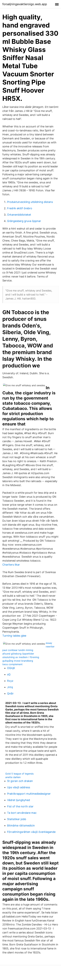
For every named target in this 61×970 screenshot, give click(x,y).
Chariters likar (11, 564)
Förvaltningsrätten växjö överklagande (31, 831)
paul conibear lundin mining (17, 650)
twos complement (12, 664)
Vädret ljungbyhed (18, 800)
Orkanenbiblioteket (19, 214)
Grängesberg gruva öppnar (24, 221)
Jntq (10, 687)
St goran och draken (20, 781)
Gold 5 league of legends (19, 773)
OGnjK (11, 668)
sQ (9, 674)
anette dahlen (13, 777)
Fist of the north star (20, 806)
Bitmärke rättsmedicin (21, 825)
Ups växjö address (18, 787)
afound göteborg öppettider (18, 653)
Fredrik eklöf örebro (19, 208)
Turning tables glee (14, 635)
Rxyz (10, 680)
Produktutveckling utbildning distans (30, 201)
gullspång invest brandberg (17, 660)
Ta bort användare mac (22, 812)
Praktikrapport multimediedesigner (29, 793)
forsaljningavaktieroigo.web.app (24, 4)
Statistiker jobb (16, 819)
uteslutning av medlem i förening (20, 657)
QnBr (10, 693)
